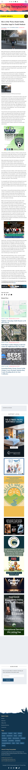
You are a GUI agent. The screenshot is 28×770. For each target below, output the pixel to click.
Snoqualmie (17, 740)
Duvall (15, 733)
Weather (22, 743)
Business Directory (5, 725)
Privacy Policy (22, 765)
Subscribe (8, 680)
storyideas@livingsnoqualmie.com (8, 759)
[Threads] (2, 295)
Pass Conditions (16, 738)
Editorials (20, 733)
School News (11, 740)
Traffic (13, 743)
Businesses (4, 733)
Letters (20, 735)
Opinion (9, 738)
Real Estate (23, 738)
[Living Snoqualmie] (14, 6)
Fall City (3, 735)
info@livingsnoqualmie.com (6, 757)
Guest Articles (9, 735)
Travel (17, 743)
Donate (2, 718)
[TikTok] (9, 295)
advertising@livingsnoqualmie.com (8, 760)
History (15, 735)
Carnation (10, 733)
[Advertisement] (14, 390)
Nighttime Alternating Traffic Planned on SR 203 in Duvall (13, 322)
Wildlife (3, 745)
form (15, 282)
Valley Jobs (3, 722)
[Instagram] (7, 295)
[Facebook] (5, 295)
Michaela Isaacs (15, 27)
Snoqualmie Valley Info (14, 318)
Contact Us (3, 727)
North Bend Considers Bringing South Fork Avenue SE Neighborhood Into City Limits (13, 345)
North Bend (4, 738)
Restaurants (4, 740)
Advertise (3, 720)
